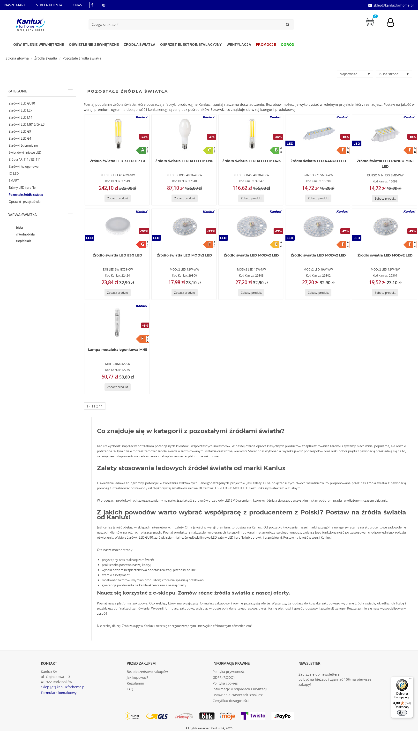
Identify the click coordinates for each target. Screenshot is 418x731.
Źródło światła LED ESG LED (117, 255)
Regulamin (135, 683)
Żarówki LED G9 (20, 131)
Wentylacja (239, 44)
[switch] (402, 713)
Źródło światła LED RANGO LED (318, 161)
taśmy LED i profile (231, 537)
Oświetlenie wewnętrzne (38, 44)
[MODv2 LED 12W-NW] (385, 228)
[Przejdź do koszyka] (370, 22)
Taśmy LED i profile (22, 187)
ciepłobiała (23, 241)
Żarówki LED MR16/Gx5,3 (27, 124)
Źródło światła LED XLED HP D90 (184, 161)
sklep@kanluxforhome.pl (393, 5)
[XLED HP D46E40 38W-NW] (251, 134)
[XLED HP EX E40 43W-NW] (117, 134)
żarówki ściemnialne (168, 537)
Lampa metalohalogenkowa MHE (117, 350)
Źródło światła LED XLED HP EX (117, 161)
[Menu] (410, 679)
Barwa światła (22, 215)
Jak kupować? (137, 677)
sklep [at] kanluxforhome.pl (63, 687)
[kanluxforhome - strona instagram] (104, 5)
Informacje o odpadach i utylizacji (240, 689)
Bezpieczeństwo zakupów (147, 671)
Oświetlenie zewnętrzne (94, 44)
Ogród (287, 44)
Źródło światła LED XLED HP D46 (251, 161)
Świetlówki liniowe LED (25, 152)
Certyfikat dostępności (231, 700)
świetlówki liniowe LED (200, 537)
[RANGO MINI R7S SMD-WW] (385, 134)
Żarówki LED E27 (20, 110)
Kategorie (17, 91)
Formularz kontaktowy (58, 692)
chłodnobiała (25, 234)
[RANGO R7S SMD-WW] (318, 134)
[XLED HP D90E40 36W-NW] (184, 134)
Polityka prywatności (229, 671)
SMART (14, 180)
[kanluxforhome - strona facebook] (92, 5)
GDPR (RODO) (223, 677)
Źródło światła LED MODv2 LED (184, 255)
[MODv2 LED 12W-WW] (184, 228)
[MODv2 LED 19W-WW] (318, 228)
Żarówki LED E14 (20, 117)
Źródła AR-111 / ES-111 (25, 159)
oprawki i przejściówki (266, 537)
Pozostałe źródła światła (82, 58)
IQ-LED (14, 173)
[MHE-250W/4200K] (117, 322)
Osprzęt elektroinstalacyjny (191, 44)
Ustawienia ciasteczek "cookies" (238, 695)
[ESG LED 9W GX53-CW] (117, 228)
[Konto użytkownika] (393, 23)
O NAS (77, 5)
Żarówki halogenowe (23, 166)
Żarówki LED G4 (20, 138)
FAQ (130, 689)
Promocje (266, 44)
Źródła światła (140, 44)
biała (19, 227)
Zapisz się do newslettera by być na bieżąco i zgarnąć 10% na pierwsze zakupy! (335, 679)
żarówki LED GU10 (140, 537)
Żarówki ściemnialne (23, 145)
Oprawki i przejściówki (24, 201)
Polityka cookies (225, 683)
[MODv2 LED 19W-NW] (251, 228)
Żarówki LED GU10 (22, 103)
